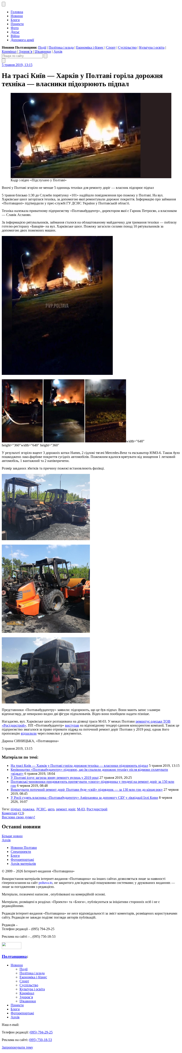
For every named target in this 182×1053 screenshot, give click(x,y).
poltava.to (45, 883)
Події (42, 47)
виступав (72, 725)
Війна (15, 36)
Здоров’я (25, 51)
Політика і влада (61, 47)
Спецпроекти (21, 851)
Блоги (15, 20)
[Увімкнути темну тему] (3, 4)
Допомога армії (22, 40)
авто (51, 809)
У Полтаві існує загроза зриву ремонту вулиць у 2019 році (55, 777)
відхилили (29, 733)
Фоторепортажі (22, 859)
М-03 (81, 809)
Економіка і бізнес (90, 47)
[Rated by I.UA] (11, 948)
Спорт (111, 47)
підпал (16, 809)
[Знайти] (45, 56)
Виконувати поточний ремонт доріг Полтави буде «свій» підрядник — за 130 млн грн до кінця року (87, 789)
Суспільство (127, 47)
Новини (17, 16)
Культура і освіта (151, 47)
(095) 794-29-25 (41, 1032)
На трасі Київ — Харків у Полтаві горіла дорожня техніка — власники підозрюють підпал (79, 765)
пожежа (28, 809)
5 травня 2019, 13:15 (17, 65)
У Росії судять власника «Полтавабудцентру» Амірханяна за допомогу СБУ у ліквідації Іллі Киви (84, 797)
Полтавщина (14, 956)
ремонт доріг (65, 809)
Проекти (17, 24)
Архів (57, 51)
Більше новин (12, 836)
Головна (17, 12)
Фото (15, 28)
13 (21, 813)
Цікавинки (43, 51)
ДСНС (41, 809)
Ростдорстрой (97, 809)
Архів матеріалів (23, 863)
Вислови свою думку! (18, 817)
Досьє (15, 32)
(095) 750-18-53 (40, 1040)
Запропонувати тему (17, 1047)
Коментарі (9, 813)
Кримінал (9, 51)
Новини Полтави (24, 847)
